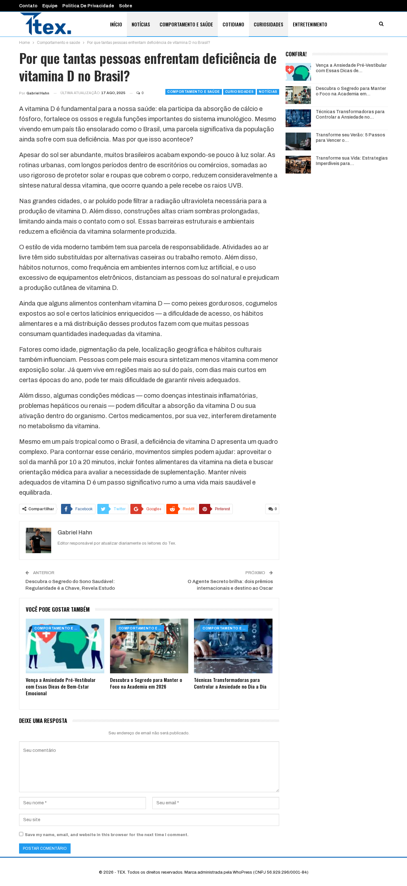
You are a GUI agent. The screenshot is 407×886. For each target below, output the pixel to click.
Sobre (125, 5)
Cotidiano (233, 24)
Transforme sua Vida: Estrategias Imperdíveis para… (352, 161)
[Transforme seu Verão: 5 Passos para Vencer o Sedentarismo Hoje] (298, 141)
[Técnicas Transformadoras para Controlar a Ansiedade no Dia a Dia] (233, 646)
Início (116, 24)
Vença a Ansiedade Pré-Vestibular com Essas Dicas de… (351, 68)
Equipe (50, 5)
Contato (28, 5)
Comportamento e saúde (186, 24)
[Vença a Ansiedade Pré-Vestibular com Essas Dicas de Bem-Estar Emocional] (65, 646)
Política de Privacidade (88, 5)
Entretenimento (310, 24)
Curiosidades (268, 24)
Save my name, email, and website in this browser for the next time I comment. (107, 835)
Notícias (141, 24)
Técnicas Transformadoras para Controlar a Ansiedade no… (350, 114)
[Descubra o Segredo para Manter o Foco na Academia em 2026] (149, 646)
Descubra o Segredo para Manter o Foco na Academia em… (351, 91)
